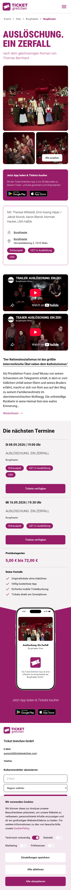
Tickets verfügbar (35, 488)
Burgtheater (32, 19)
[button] (35, 413)
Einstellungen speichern (35, 857)
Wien (18, 19)
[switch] (35, 838)
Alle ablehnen (35, 869)
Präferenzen (38, 845)
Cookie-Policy (21, 828)
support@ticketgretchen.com (20, 753)
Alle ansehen (52, 157)
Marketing (11, 845)
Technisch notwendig (17, 837)
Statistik (48, 837)
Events (7, 19)
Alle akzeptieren (35, 881)
